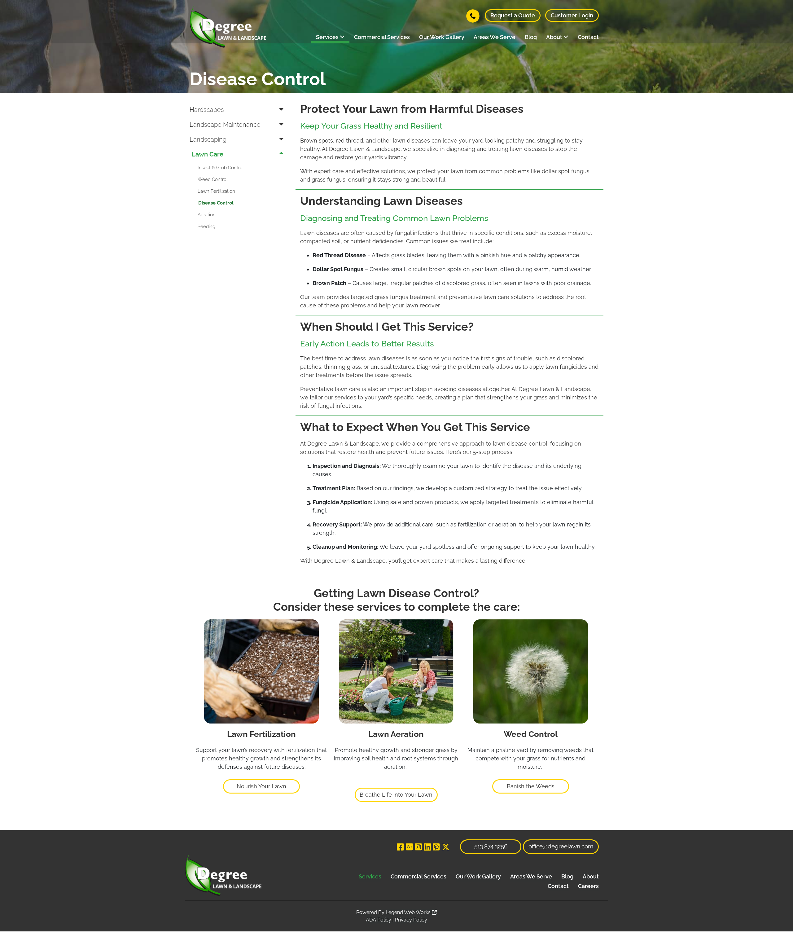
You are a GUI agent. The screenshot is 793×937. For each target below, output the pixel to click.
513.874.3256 (490, 846)
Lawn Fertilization (216, 191)
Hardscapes (207, 109)
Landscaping (208, 139)
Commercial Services (382, 37)
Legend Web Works (409, 912)
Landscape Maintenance (225, 124)
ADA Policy (378, 920)
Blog (531, 37)
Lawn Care (207, 154)
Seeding (206, 226)
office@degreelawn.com (560, 846)
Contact (588, 37)
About (554, 37)
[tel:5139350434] (473, 15)
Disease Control (216, 203)
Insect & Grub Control (221, 167)
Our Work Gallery (441, 37)
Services (328, 37)
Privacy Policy (411, 920)
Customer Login (572, 15)
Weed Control (213, 179)
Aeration (207, 215)
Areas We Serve (494, 37)
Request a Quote (512, 15)
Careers (588, 886)
